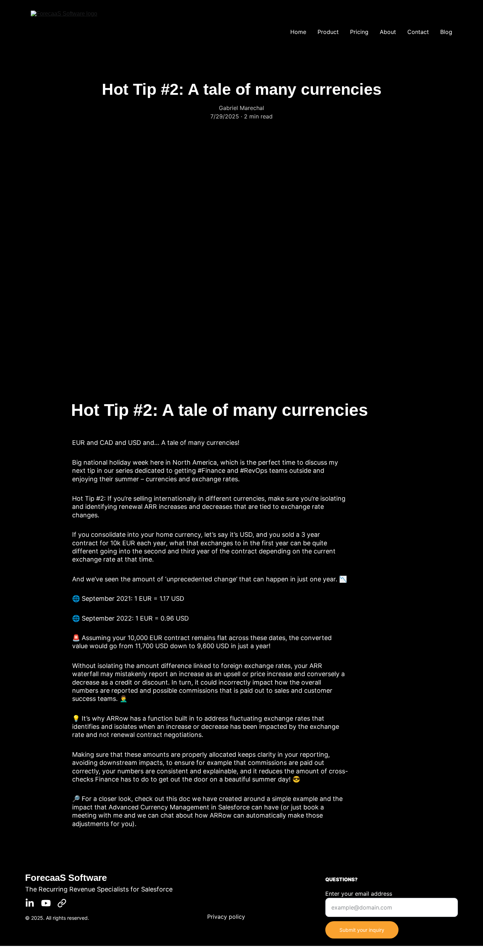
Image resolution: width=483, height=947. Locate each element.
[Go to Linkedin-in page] (29, 903)
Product (328, 31)
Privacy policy (226, 916)
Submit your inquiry (361, 930)
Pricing (359, 31)
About (388, 31)
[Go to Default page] (61, 903)
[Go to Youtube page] (46, 903)
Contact (418, 31)
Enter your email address (358, 893)
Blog (446, 31)
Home (298, 31)
